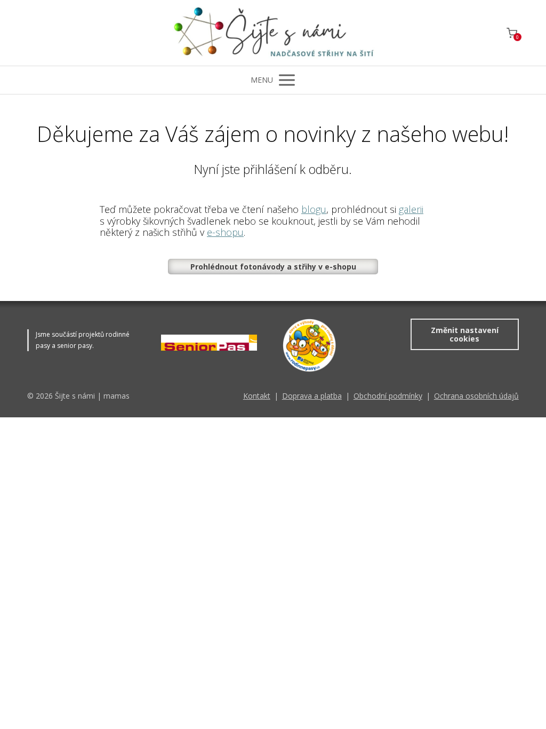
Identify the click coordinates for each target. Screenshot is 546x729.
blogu (313, 209)
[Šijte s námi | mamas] (273, 33)
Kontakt (256, 396)
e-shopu (225, 232)
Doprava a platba (312, 396)
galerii (411, 209)
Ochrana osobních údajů (476, 396)
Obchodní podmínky (388, 396)
